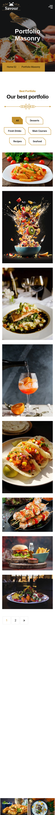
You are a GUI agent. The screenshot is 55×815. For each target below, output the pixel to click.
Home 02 (11, 67)
